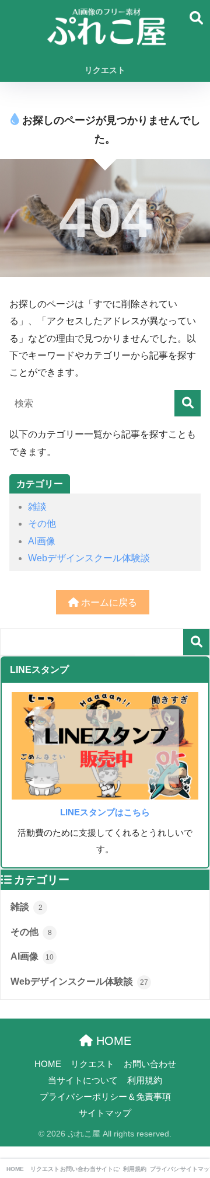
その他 (42, 524)
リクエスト (105, 70)
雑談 (37, 507)
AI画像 (41, 541)
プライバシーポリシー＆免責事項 (105, 1096)
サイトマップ (105, 1113)
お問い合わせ (150, 1064)
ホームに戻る (108, 602)
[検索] (187, 403)
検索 (196, 642)
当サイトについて (83, 1080)
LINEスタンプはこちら (105, 812)
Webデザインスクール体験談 (89, 558)
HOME (112, 1040)
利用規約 (144, 1080)
